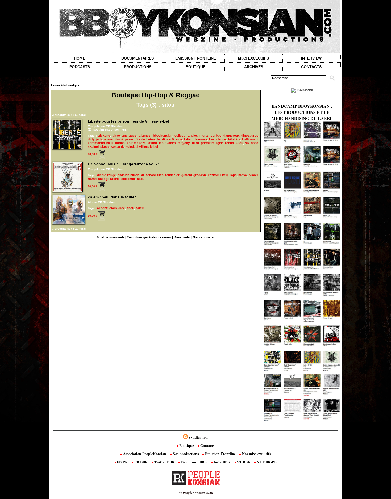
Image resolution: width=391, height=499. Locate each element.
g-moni (186, 175)
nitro (195, 143)
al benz (102, 208)
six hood (251, 143)
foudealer (172, 175)
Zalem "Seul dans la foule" (112, 197)
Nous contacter (203, 237)
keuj (225, 175)
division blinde (128, 175)
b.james (145, 135)
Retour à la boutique (65, 85)
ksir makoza (136, 143)
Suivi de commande (110, 237)
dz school (148, 175)
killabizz (234, 139)
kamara (201, 139)
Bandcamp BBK (194, 462)
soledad (132, 147)
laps (233, 175)
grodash (199, 175)
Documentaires (137, 58)
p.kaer (253, 175)
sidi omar (128, 179)
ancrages (129, 135)
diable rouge (106, 175)
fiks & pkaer (124, 139)
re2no (92, 179)
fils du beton (145, 139)
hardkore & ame (169, 139)
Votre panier (182, 237)
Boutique (195, 67)
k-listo (188, 139)
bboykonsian (162, 135)
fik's (160, 175)
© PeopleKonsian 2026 (196, 492)
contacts (311, 67)
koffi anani (250, 139)
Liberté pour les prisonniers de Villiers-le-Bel (128, 121)
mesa (242, 175)
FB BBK (141, 462)
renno (229, 143)
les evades (167, 143)
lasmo (152, 143)
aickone (104, 135)
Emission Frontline (195, 58)
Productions (137, 67)
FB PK (122, 462)
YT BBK (244, 462)
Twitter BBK (164, 462)
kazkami (214, 175)
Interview (311, 58)
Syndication (198, 437)
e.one (108, 139)
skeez (104, 147)
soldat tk (117, 147)
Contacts (206, 445)
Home (79, 58)
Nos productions (186, 453)
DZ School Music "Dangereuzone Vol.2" (124, 164)
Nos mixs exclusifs (256, 453)
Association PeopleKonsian (144, 453)
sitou (239, 143)
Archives (253, 67)
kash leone (217, 139)
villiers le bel (148, 147)
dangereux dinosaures (240, 135)
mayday (184, 143)
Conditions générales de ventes (149, 237)
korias (120, 143)
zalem (140, 208)
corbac (216, 135)
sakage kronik (109, 179)
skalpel (93, 147)
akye (116, 135)
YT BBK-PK (266, 462)
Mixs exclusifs (253, 58)
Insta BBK (222, 462)
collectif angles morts (191, 135)
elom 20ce (117, 208)
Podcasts (79, 67)
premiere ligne (212, 143)
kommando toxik (100, 143)
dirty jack (95, 139)
